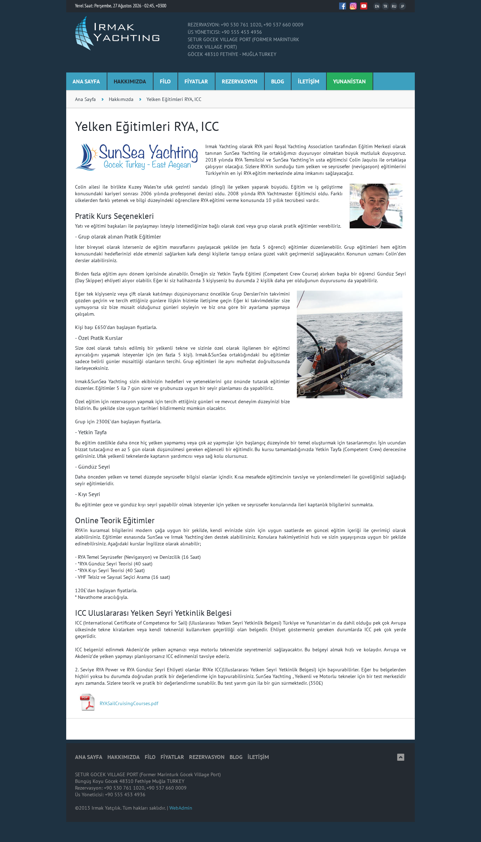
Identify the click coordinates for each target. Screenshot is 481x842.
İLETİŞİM (308, 81)
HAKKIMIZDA (130, 81)
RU (394, 6)
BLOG (277, 81)
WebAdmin (180, 808)
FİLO (165, 81)
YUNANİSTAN (349, 81)
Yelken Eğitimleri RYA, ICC (173, 99)
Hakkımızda (121, 99)
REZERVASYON (239, 81)
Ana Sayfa (85, 99)
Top (400, 757)
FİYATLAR (196, 81)
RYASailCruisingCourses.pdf (129, 703)
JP (402, 6)
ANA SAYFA (86, 81)
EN (377, 6)
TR (385, 6)
